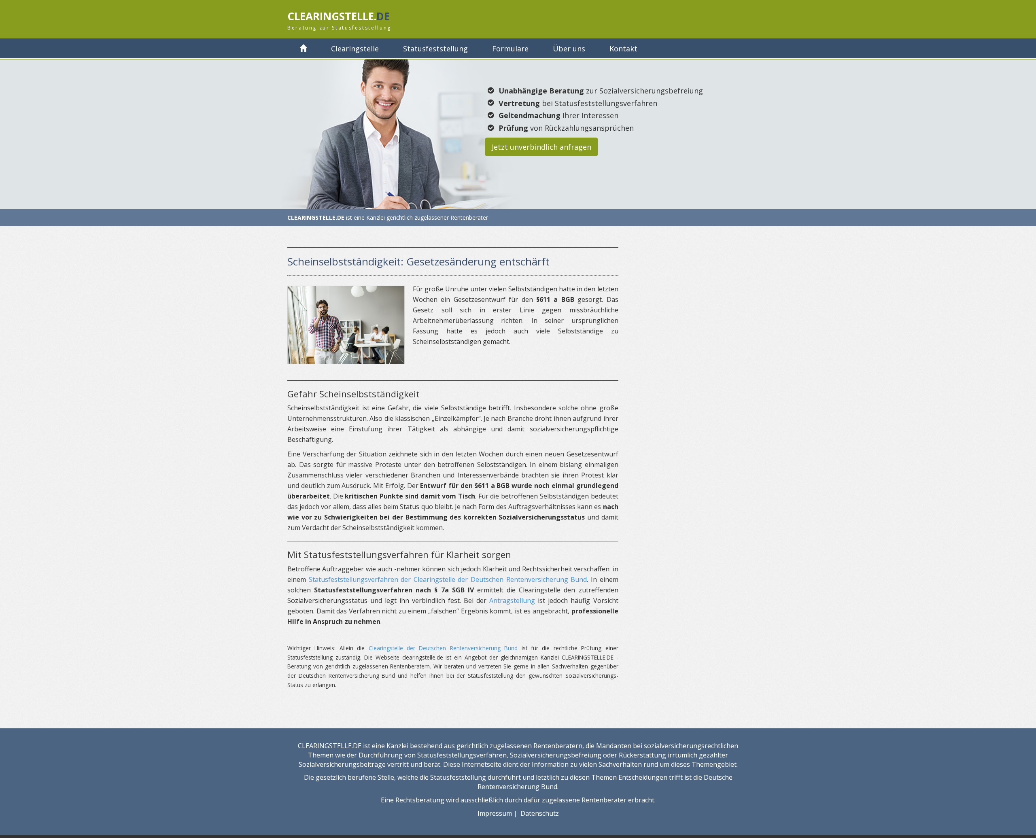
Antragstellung (512, 600)
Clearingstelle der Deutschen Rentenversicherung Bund (443, 648)
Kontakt (623, 48)
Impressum (495, 813)
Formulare (510, 48)
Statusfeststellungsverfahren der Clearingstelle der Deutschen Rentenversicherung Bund (448, 579)
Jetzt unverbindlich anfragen (541, 147)
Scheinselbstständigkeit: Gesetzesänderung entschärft (418, 261)
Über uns (569, 48)
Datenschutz (539, 813)
